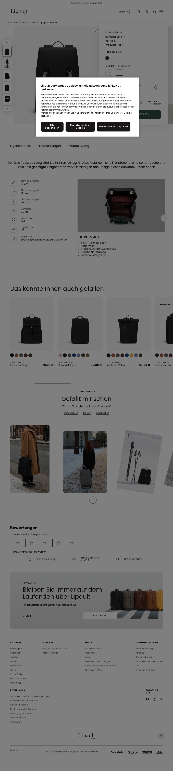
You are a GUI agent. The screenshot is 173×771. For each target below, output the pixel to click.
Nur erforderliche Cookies (80, 126)
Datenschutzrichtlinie (97, 112)
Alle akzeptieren (52, 126)
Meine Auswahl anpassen (114, 126)
